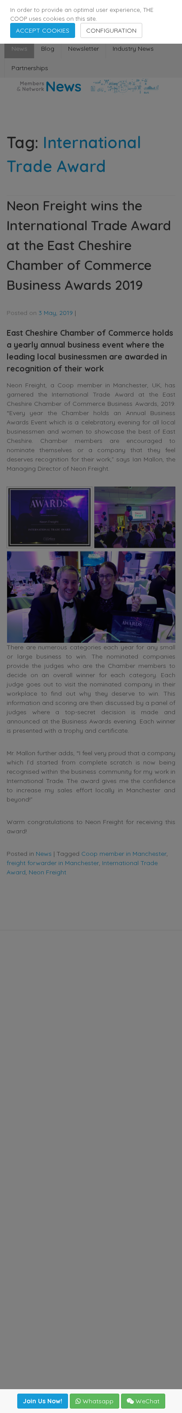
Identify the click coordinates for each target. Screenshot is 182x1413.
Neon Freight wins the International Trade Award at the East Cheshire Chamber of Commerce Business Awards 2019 (89, 245)
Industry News (133, 48)
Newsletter (83, 48)
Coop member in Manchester (124, 854)
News (19, 48)
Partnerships (29, 68)
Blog (47, 48)
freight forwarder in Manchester (53, 863)
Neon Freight (47, 872)
